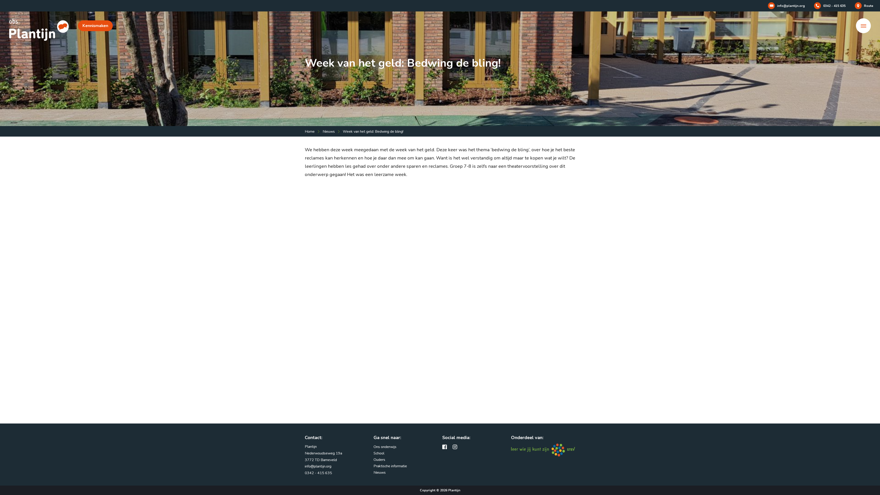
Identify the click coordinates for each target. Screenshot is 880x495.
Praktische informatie (390, 466)
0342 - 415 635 (318, 473)
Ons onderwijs (385, 446)
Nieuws (329, 131)
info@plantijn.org (318, 466)
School (379, 453)
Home (310, 131)
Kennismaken (95, 25)
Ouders (379, 459)
